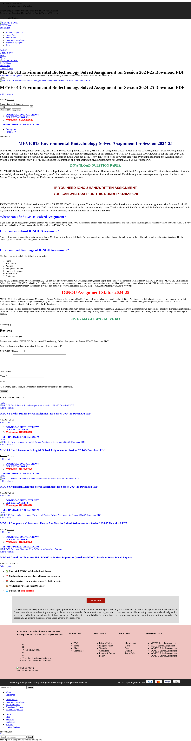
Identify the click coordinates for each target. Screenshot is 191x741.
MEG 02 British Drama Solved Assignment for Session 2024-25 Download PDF (45, 413)
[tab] (98, 129)
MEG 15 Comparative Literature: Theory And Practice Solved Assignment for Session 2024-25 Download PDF (63, 523)
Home (3, 75)
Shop (8, 45)
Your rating (6, 351)
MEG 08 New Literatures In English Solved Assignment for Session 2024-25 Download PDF (52, 450)
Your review (6, 371)
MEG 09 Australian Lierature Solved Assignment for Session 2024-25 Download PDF (49, 486)
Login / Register (13, 727)
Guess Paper (11, 35)
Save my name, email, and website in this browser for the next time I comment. (38, 387)
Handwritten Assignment (17, 40)
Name (3, 376)
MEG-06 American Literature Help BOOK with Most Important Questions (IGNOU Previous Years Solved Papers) (66, 557)
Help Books (11, 37)
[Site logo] (10, 28)
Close (2, 734)
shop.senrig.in (27, 591)
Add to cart (5, 110)
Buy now (16, 110)
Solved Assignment (14, 32)
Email (3, 381)
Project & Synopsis (14, 42)
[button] (5, 422)
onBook (82, 682)
